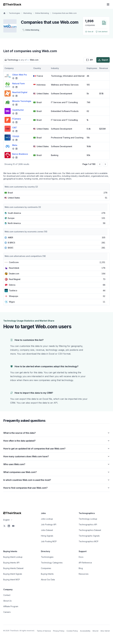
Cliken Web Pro (19, 75)
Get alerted (102, 32)
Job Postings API (48, 524)
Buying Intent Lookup (12, 557)
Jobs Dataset (47, 530)
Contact (6, 595)
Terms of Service (44, 631)
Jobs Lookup (47, 519)
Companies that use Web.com (64, 13)
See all (90, 32)
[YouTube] (13, 526)
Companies (46, 568)
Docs (81, 557)
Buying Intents (47, 574)
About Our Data (48, 579)
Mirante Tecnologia (21, 101)
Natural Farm (18, 83)
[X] (4, 526)
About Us (7, 601)
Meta (14, 145)
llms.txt (95, 631)
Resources (83, 574)
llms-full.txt (105, 631)
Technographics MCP (88, 541)
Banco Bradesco (20, 154)
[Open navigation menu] (108, 4)
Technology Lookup (88, 519)
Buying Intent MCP (11, 579)
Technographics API (88, 524)
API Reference (85, 562)
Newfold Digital (19, 92)
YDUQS (15, 136)
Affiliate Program (10, 606)
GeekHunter (18, 110)
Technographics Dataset (90, 530)
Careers (7, 612)
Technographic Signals (89, 536)
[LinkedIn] (9, 526)
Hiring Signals (47, 536)
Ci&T (14, 127)
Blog (81, 568)
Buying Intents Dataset (13, 568)
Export (105, 60)
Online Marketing (42, 13)
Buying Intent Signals (12, 574)
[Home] (4, 13)
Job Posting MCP (49, 541)
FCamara (16, 119)
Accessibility (85, 631)
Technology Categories (52, 562)
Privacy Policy (58, 631)
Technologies (14, 13)
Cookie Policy (72, 631)
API (91, 60)
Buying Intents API (11, 562)
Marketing (27, 13)
